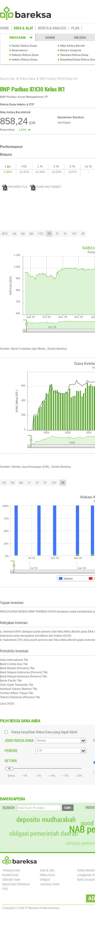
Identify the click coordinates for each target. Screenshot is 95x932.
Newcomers (20, 50)
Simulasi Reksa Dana (74, 55)
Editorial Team (11, 879)
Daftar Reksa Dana (24, 45)
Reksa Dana (27, 78)
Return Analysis (70, 50)
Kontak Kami (10, 875)
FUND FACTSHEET (48, 187)
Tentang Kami (11, 870)
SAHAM (50, 37)
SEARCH (8, 807)
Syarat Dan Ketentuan (16, 884)
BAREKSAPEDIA (12, 798)
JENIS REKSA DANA (19, 740)
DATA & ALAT (23, 28)
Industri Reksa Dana (25, 55)
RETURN (11, 760)
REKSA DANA (17, 37)
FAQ (5, 888)
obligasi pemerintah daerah (43, 833)
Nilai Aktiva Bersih (72, 45)
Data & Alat (7, 78)
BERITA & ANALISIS (52, 28)
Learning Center (49, 884)
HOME (4, 28)
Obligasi (45, 879)
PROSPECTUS (17, 187)
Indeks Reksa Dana (24, 59)
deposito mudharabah (46, 819)
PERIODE (11, 750)
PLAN (75, 28)
